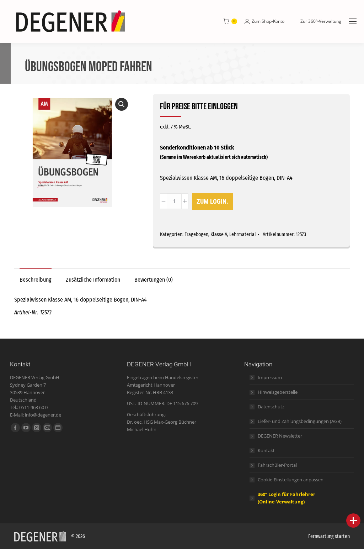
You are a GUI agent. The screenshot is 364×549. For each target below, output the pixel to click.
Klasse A (218, 234)
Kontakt (266, 450)
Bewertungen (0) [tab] (153, 279)
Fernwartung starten (329, 536)
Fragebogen (196, 234)
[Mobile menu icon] (352, 21)
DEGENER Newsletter (280, 436)
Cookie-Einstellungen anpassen (290, 479)
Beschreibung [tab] (36, 279)
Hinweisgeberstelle (278, 392)
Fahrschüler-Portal (277, 465)
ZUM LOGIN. (212, 201)
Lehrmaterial (242, 234)
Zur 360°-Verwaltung (320, 21)
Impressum (270, 377)
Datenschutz (271, 406)
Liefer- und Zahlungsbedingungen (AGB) (300, 421)
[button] (121, 104)
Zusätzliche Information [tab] (93, 279)
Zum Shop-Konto (268, 21)
